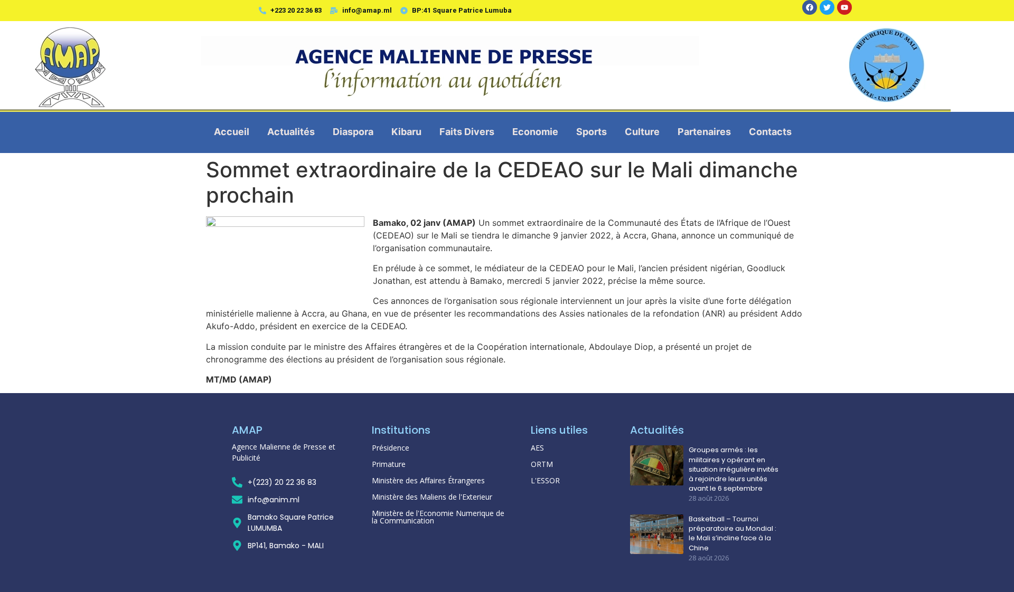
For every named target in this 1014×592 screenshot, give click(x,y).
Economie (535, 131)
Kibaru (406, 131)
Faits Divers (466, 131)
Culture (642, 131)
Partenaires (704, 131)
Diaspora (353, 131)
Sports (591, 131)
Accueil (231, 131)
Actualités (291, 131)
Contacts (770, 131)
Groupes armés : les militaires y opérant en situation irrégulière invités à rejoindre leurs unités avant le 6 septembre (733, 469)
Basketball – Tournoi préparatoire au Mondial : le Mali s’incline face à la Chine (732, 533)
